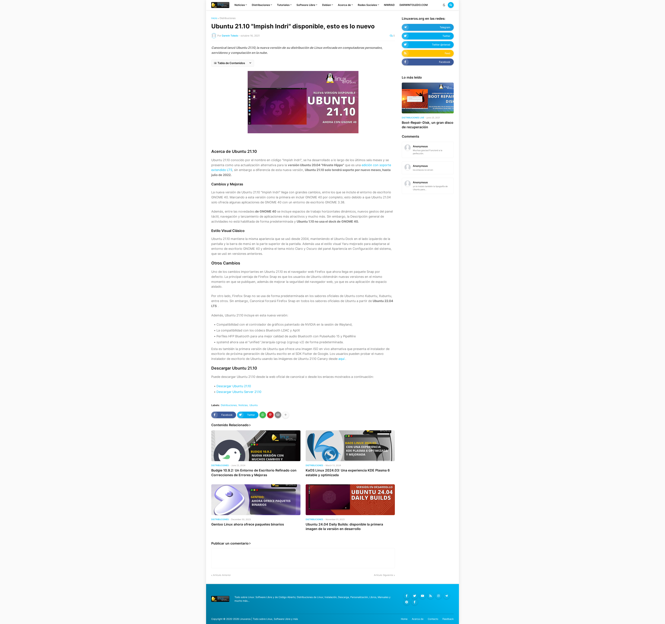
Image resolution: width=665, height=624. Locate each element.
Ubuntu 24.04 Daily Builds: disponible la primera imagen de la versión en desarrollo (344, 526)
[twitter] (414, 596)
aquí (341, 359)
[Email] (278, 415)
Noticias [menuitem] (239, 5)
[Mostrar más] (285, 415)
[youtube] (422, 596)
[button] (444, 5)
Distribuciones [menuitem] (261, 5)
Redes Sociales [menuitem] (367, 5)
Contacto (433, 618)
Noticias (243, 405)
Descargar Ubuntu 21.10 (233, 386)
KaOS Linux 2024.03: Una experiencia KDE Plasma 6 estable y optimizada (348, 472)
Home (404, 618)
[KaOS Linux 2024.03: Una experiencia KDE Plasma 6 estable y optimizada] (350, 445)
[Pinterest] (270, 415)
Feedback (448, 618)
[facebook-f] (407, 596)
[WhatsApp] (262, 415)
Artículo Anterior (222, 575)
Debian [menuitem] (326, 5)
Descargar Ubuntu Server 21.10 (238, 392)
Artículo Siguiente (383, 575)
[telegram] (446, 596)
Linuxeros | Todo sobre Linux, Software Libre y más (269, 618)
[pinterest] (407, 602)
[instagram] (438, 596)
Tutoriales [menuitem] (283, 5)
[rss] (430, 596)
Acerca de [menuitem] (344, 5)
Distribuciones (228, 18)
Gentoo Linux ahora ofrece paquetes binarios (247, 524)
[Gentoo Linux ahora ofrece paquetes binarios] (255, 499)
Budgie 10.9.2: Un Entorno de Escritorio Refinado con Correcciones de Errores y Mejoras (253, 472)
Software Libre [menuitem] (305, 5)
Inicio (214, 18)
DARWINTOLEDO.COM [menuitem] (414, 5)
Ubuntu (253, 405)
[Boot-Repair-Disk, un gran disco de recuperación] (428, 98)
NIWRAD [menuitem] (389, 5)
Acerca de (417, 618)
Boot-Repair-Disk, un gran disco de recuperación (427, 125)
